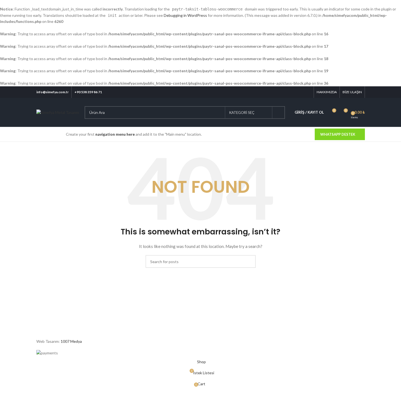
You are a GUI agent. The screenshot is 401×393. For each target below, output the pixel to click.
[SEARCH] (278, 112)
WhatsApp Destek (337, 134)
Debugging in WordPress (185, 15)
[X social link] (286, 92)
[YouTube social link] (300, 92)
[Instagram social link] (293, 92)
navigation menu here (115, 134)
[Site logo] (57, 112)
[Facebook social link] (279, 92)
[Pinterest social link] (307, 92)
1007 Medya (71, 341)
